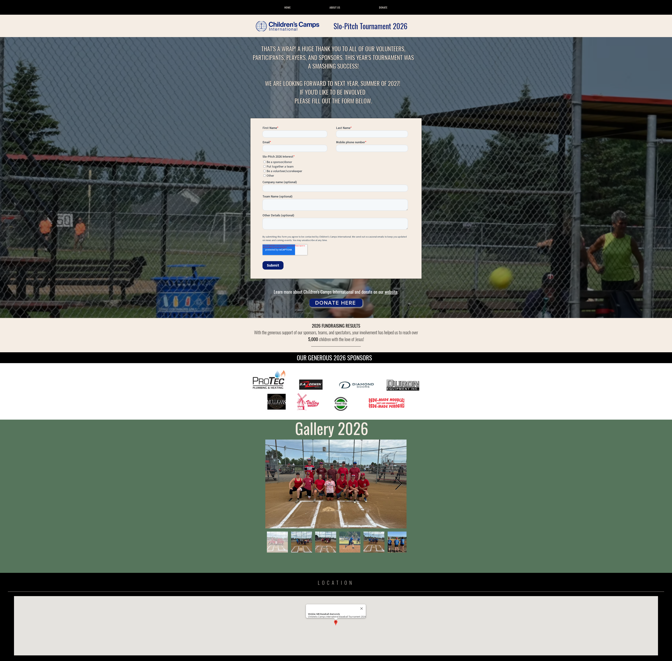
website (391, 291)
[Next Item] (398, 484)
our (381, 291)
